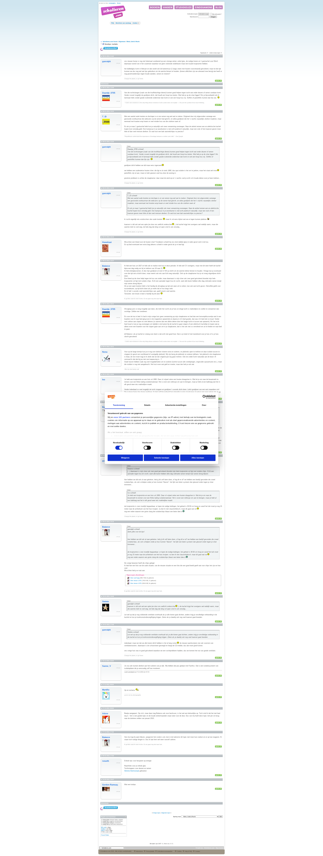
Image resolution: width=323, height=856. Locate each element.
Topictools (203, 53)
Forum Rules (105, 835)
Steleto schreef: (133, 632)
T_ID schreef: (133, 196)
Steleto (105, 601)
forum (119, 3)
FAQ (112, 23)
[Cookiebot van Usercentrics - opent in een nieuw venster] (204, 397)
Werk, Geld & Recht (133, 41)
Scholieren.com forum (110, 41)
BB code (103, 827)
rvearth (105, 761)
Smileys (103, 829)
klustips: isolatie (111, 44)
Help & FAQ (188, 851)
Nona (104, 352)
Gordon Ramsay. (110, 785)
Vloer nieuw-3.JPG (136, 580)
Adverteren (139, 851)
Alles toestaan (198, 458)
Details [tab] (147, 405)
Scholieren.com (209, 848)
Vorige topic (156, 813)
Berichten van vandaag (123, 23)
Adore (105, 713)
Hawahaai (107, 242)
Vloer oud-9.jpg (134, 578)
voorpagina (112, 3)
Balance (106, 266)
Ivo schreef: (132, 493)
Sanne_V (106, 666)
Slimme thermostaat (131, 771)
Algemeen (122, 41)
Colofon (179, 851)
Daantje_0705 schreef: (136, 149)
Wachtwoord (194, 17)
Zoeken (135, 23)
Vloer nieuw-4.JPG (136, 583)
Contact (197, 851)
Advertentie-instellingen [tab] (175, 405)
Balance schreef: (134, 469)
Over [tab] (204, 405)
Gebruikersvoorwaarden (164, 851)
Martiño (105, 690)
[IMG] (102, 830)
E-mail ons (199, 848)
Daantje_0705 (108, 93)
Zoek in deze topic (215, 53)
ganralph (106, 61)
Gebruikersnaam (192, 14)
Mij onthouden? (216, 14)
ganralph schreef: (134, 529)
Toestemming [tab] (119, 405)
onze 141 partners (122, 417)
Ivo (103, 380)
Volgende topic (165, 813)
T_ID (104, 117)
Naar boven (219, 848)
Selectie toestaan (161, 458)
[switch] (147, 448)
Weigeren (125, 458)
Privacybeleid (150, 851)
